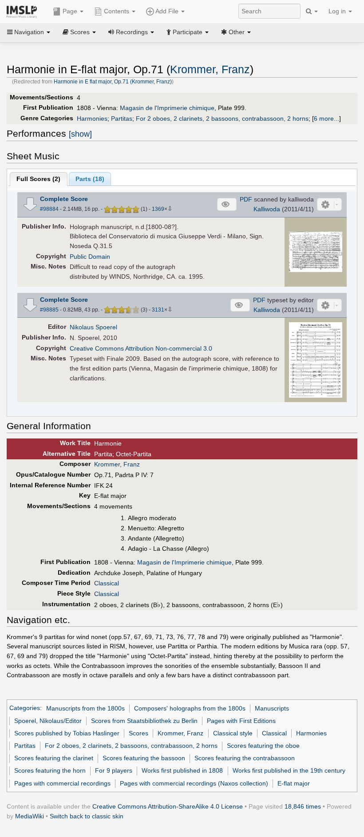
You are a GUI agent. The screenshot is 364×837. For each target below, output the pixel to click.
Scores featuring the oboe (263, 745)
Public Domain (90, 256)
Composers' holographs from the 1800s (189, 708)
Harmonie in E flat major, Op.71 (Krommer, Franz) (113, 82)
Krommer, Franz (210, 69)
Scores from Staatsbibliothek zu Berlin (144, 720)
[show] (80, 134)
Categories (24, 708)
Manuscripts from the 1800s (85, 708)
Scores (138, 733)
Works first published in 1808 (182, 770)
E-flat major (293, 783)
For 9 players (113, 770)
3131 (158, 310)
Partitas (121, 118)
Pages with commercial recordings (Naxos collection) (194, 783)
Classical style (233, 733)
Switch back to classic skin (86, 816)
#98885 (49, 310)
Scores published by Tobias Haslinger (66, 733)
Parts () (89, 178)
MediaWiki (29, 816)
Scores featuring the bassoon (144, 758)
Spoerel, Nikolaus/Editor (48, 720)
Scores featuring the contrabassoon (244, 758)
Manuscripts (272, 708)
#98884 (49, 209)
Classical (106, 583)
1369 (158, 209)
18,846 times (303, 806)
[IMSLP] (23, 11)
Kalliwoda (266, 209)
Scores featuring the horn (50, 770)
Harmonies (92, 118)
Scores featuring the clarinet (53, 758)
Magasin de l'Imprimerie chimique (167, 107)
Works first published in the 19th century (289, 770)
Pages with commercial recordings (62, 783)
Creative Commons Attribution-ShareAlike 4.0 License (167, 806)
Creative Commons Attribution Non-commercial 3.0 (141, 348)
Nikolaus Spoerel (93, 327)
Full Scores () (38, 178)
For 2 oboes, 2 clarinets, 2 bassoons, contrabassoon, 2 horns (222, 118)
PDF (246, 199)
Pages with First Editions (241, 720)
